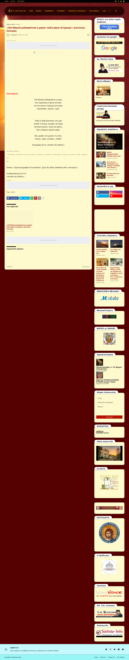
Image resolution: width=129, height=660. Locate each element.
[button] (109, 11)
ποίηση (18, 24)
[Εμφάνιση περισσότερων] (43, 198)
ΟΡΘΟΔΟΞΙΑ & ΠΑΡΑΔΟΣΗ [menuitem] (76, 11)
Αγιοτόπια (18, 657)
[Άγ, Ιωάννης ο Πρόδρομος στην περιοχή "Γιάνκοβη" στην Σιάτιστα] (101, 164)
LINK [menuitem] (104, 11)
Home (96, 657)
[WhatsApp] (31, 198)
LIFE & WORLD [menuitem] (94, 11)
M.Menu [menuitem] (38, 11)
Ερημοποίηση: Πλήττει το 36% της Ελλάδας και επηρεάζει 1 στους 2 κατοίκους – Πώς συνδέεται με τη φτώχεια (116, 273)
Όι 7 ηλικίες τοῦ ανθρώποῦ (115, 250)
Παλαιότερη (85, 266)
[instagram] (118, 1)
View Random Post (109, 26)
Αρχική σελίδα (11, 24)
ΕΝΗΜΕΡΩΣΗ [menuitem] (49, 11)
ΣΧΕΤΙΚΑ (13, 1)
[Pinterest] (35, 198)
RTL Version (120, 657)
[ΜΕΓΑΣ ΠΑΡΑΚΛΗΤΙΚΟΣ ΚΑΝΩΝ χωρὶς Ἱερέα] (101, 154)
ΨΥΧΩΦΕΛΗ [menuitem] (60, 11)
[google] (102, 199)
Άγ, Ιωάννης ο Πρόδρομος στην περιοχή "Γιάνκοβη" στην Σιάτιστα (113, 164)
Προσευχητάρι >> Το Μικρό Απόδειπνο (107, 143)
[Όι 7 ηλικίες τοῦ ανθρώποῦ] (116, 244)
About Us (103, 657)
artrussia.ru (73, 167)
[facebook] (115, 1)
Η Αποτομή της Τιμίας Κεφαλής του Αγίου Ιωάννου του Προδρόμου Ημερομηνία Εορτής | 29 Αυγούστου (101, 274)
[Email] (39, 198)
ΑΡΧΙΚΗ (7, 1)
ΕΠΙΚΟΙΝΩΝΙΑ (20, 1)
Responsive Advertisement (48, 45)
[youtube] (123, 1)
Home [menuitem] (31, 11)
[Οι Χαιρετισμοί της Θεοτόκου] (101, 176)
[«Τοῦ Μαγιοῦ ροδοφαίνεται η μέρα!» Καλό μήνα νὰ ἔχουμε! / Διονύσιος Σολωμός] (20, 216)
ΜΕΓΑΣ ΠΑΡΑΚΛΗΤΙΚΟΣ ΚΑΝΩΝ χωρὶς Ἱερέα (114, 154)
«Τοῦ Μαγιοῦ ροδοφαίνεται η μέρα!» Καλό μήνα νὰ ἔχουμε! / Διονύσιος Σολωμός (19, 227)
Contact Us (111, 657)
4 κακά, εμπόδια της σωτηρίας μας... (101, 251)
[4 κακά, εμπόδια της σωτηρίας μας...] (102, 244)
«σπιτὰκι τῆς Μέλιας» (55, 145)
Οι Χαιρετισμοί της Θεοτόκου (113, 174)
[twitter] (121, 1)
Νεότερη (9, 266)
